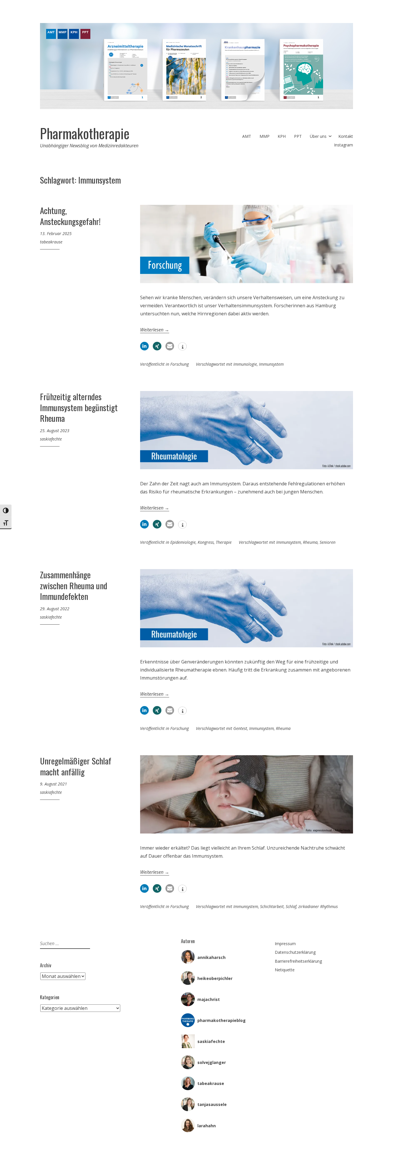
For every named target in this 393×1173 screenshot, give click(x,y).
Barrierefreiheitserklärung (298, 961)
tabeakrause (51, 242)
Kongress (206, 542)
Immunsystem (271, 364)
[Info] (182, 347)
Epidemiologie (183, 542)
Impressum (285, 943)
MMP (265, 136)
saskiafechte (51, 439)
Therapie (224, 542)
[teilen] (144, 346)
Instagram (343, 145)
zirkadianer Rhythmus (318, 906)
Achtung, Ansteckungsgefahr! (70, 215)
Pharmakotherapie (84, 133)
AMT (246, 136)
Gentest (240, 728)
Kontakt (345, 136)
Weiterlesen (154, 330)
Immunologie (245, 364)
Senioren (327, 542)
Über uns (318, 136)
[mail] (169, 346)
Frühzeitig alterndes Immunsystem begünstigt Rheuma (79, 407)
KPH (282, 136)
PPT (298, 136)
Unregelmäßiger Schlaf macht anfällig (75, 766)
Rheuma (310, 542)
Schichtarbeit (272, 906)
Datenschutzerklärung (295, 952)
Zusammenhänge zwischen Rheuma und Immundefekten (73, 585)
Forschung (179, 364)
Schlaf (291, 906)
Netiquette (285, 969)
